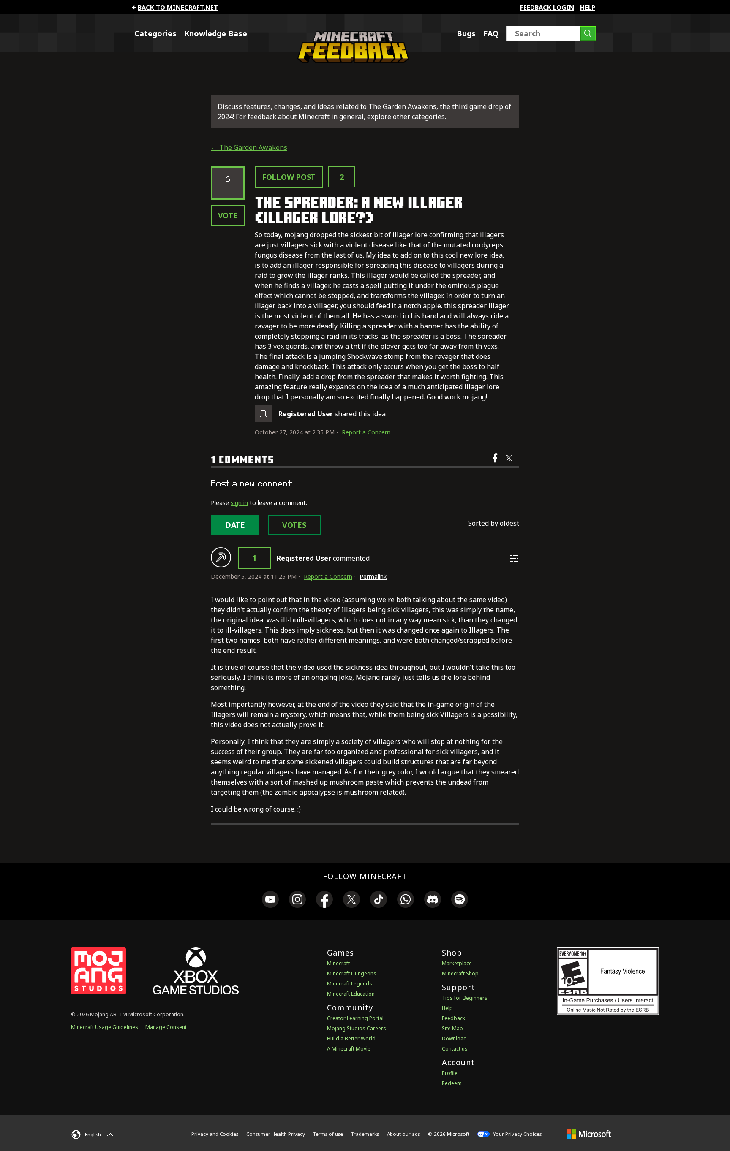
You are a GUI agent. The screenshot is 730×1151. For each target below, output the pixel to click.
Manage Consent (166, 1027)
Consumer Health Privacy (275, 1134)
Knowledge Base (215, 33)
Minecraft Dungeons (351, 973)
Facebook (495, 463)
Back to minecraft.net (178, 7)
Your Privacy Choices (517, 1134)
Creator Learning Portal (355, 1018)
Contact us (455, 1048)
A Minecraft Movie (348, 1048)
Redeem (452, 1083)
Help (587, 7)
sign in (239, 503)
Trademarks (365, 1134)
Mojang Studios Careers (356, 1028)
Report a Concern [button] (366, 432)
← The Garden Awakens (249, 147)
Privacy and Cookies (214, 1134)
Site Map (452, 1028)
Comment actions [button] (514, 559)
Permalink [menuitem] (373, 577)
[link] (270, 900)
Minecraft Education (351, 993)
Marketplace (457, 963)
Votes (294, 525)
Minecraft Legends (349, 983)
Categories (155, 33)
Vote (228, 215)
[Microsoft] (589, 1133)
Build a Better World (351, 1038)
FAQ (490, 33)
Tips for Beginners (465, 998)
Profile (450, 1073)
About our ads (403, 1134)
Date (235, 525)
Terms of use (328, 1134)
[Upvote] (221, 557)
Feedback (453, 1018)
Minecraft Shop (460, 973)
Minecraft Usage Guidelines (104, 1027)
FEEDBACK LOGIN (547, 7)
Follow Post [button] (289, 177)
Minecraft (338, 963)
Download (454, 1038)
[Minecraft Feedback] (351, 60)
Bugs (466, 33)
